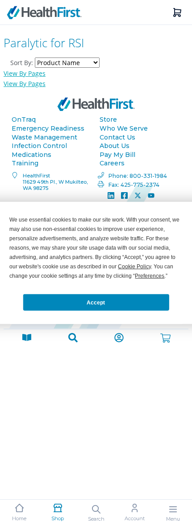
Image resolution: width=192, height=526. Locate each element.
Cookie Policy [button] (134, 266)
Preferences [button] (149, 276)
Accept (96, 302)
